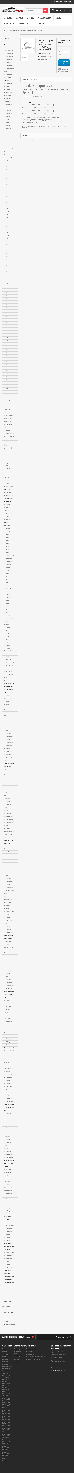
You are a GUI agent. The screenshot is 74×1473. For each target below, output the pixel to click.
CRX (6, 612)
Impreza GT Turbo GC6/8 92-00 (8, 651)
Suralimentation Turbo (9, 70)
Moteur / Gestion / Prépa (8, 697)
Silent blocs (8, 95)
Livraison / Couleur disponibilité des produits (10, 1319)
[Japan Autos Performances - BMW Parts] (13, 9)
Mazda (7, 627)
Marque (25, 102)
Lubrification (9, 59)
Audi (5, 1288)
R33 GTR (8, 543)
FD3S (7, 636)
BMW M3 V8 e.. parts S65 (8, 841)
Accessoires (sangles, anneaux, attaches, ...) (8, 479)
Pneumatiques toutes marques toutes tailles (9, 397)
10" (6, 209)
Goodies (6, 522)
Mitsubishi (8, 615)
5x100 (7, 239)
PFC (30, 102)
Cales (7, 389)
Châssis (30, 18)
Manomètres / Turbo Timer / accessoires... (8, 418)
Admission (8, 74)
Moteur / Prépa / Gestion (9, 913)
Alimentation (9, 53)
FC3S (7, 633)
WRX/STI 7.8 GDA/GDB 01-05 (8, 658)
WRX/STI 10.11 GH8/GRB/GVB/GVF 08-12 (10, 665)
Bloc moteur (9, 56)
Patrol (7, 594)
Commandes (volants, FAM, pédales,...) (8, 409)
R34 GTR (8, 549)
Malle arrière (9, 486)
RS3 (6, 1291)
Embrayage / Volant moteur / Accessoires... (8, 149)
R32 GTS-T (8, 534)
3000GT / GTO (9, 618)
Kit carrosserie (9, 454)
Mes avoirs (29, 1351)
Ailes (7, 460)
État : (40, 53)
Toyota (7, 597)
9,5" (6, 188)
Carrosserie (23, 23)
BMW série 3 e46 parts (9, 892)
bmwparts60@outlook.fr (58, 1370)
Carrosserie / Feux (8, 726)
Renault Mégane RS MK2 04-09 (9, 1278)
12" (6, 218)
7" (6, 167)
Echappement (9, 65)
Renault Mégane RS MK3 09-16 (9, 1283)
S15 (6, 582)
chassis (7, 1214)
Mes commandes (31, 1349)
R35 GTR (8, 552)
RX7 (6, 630)
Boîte (7, 143)
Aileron (7, 457)
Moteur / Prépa (9, 555)
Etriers (7, 119)
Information (9, 1313)
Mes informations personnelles (35, 1356)
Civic (7, 609)
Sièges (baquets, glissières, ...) (8, 445)
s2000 (7, 606)
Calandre (8, 469)
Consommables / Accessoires (9, 500)
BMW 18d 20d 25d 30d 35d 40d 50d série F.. (9, 1246)
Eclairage (8, 492)
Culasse (7, 62)
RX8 (6, 639)
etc (6, 680)
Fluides (7, 504)
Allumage (8, 77)
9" (6, 185)
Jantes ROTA (9, 158)
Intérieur (7, 730)
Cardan (7, 140)
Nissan (7, 528)
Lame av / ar (9, 472)
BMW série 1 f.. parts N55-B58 (8, 937)
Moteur (19, 18)
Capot (7, 463)
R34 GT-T (8, 546)
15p (6, 287)
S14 (6, 576)
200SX (7, 570)
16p (6, 164)
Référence (26, 96)
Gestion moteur (9, 495)
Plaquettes (8, 113)
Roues (58, 18)
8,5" (6, 182)
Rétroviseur (8, 466)
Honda (7, 603)
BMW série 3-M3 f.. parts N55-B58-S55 (9, 1050)
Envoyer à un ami (46, 56)
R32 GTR (8, 537)
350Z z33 (8, 588)
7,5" (6, 176)
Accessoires (9, 392)
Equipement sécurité (8, 426)
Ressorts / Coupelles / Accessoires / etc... (8, 103)
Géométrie (8, 92)
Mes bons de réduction (33, 1359)
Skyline (7, 531)
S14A (7, 579)
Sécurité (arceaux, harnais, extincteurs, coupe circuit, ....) (9, 435)
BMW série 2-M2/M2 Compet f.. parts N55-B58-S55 (9, 993)
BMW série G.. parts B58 (8, 1272)
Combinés (8, 89)
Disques (7, 116)
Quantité (60, 49)
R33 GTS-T (8, 540)
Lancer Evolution (7, 622)
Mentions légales (10, 1324)
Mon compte (31, 1346)
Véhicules (7, 525)
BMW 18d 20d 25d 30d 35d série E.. (9, 1219)
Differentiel (8, 137)
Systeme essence (7, 856)
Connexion (67, 1)
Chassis (7, 801)
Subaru (7, 645)
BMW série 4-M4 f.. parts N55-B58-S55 (9, 1107)
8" (6, 170)
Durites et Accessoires (7, 123)
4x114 (7, 284)
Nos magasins (18, 1349)
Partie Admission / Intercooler (7, 716)
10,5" (7, 212)
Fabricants (8, 1301)
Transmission (45, 18)
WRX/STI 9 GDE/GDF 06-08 (8, 673)
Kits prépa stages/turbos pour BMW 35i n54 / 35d (9, 756)
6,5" (6, 290)
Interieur (7, 1092)
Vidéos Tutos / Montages (9, 747)
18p (6, 191)
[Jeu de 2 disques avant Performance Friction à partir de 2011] (24, 57)
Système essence (7, 702)
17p (6, 173)
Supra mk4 (8, 600)
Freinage (8, 110)
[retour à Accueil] (4, 30)
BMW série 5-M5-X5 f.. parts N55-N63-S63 (9, 1163)
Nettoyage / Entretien (8, 509)
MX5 (6, 642)
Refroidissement (8, 50)
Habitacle (9, 23)
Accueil (8, 18)
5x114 (7, 161)
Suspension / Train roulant (8, 85)
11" (6, 215)
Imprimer (44, 59)
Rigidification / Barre (9, 129)
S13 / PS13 (8, 573)
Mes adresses (30, 1354)
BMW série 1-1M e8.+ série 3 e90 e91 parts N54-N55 (9, 688)
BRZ (6, 677)
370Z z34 (8, 591)
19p (6, 221)
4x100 (7, 341)
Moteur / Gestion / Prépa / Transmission (9, 1187)
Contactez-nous (57, 1)
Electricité (38, 23)
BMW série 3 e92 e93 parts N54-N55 (9, 766)
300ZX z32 (8, 585)
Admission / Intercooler (8, 963)
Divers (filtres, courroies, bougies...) (9, 516)
